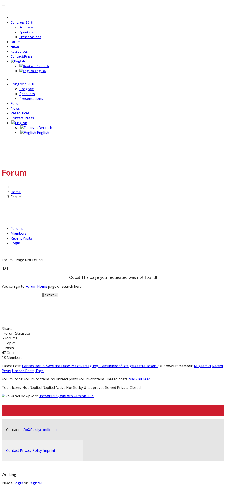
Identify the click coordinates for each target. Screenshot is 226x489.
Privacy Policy (31, 450)
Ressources (19, 51)
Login (15, 243)
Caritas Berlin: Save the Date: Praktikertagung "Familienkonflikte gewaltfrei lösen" (90, 365)
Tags (39, 370)
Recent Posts (21, 238)
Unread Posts (23, 370)
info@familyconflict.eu (39, 429)
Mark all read (139, 379)
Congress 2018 (22, 22)
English (40, 71)
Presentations (30, 37)
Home (16, 191)
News (15, 47)
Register (35, 483)
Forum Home (36, 286)
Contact (12, 450)
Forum (16, 42)
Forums (17, 228)
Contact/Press (21, 56)
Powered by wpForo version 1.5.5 (66, 395)
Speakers (26, 32)
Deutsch (42, 66)
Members (18, 233)
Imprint (49, 450)
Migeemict (202, 365)
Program (26, 27)
